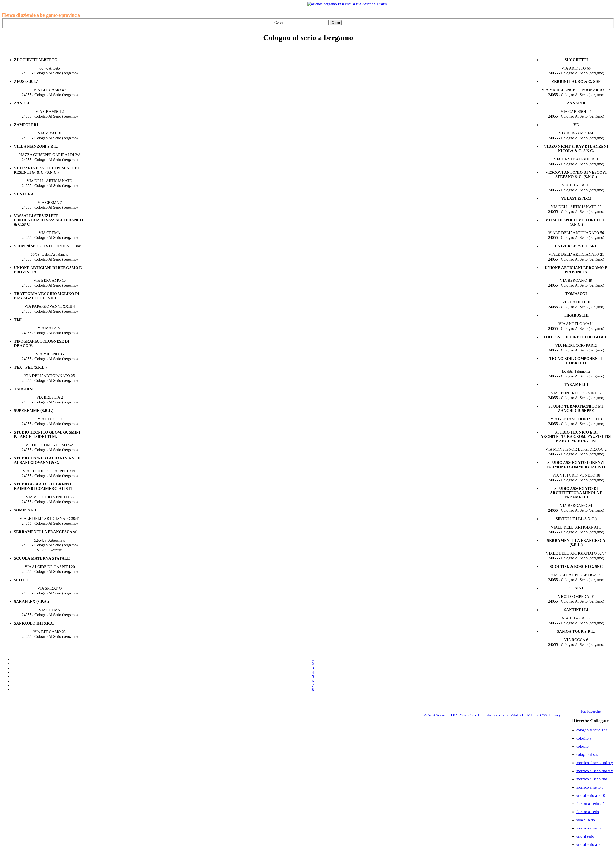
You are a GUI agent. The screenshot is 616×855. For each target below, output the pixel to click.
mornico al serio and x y (594, 763)
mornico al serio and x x (594, 771)
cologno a (583, 738)
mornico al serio (588, 828)
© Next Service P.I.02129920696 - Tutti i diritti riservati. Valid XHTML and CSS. (486, 715)
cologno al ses (587, 755)
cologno (582, 746)
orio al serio (585, 836)
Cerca (278, 22)
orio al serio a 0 (588, 844)
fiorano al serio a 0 (590, 804)
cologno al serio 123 (591, 730)
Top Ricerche (590, 711)
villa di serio (585, 820)
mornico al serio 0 (589, 787)
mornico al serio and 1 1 (594, 779)
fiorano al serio (587, 812)
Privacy (555, 715)
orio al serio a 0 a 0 (590, 795)
